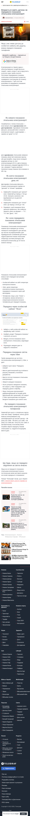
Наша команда (6, 794)
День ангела (20, 717)
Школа (19, 587)
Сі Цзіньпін (5, 713)
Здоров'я (19, 630)
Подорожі (20, 662)
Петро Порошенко (7, 724)
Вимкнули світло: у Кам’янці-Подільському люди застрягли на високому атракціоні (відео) (19, 526)
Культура (19, 665)
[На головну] (15, 2)
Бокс (18, 612)
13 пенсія (5, 739)
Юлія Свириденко (7, 730)
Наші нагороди (6, 788)
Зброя (4, 691)
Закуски (19, 753)
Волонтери (5, 694)
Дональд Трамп (7, 710)
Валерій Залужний (8, 719)
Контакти (4, 791)
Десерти (19, 747)
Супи (18, 745)
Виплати (19, 579)
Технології (5, 634)
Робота (19, 576)
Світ (2, 651)
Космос (4, 636)
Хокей (19, 617)
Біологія (4, 639)
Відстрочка (20, 688)
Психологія (20, 642)
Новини (3, 570)
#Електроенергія (10, 535)
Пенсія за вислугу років (7, 756)
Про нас (4, 774)
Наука (3, 630)
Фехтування (20, 623)
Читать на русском (6, 21)
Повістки (19, 683)
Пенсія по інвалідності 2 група (6, 743)
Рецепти (18, 736)
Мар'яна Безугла (7, 727)
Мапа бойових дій (7, 683)
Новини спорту (21, 605)
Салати (19, 750)
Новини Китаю (6, 665)
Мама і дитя (20, 634)
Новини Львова (7, 584)
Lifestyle (18, 651)
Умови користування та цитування (12, 782)
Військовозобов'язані (23, 691)
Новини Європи (7, 654)
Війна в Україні (6, 679)
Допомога (20, 593)
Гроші (4, 610)
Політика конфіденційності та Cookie (13, 777)
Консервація (21, 742)
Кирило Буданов (7, 722)
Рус (27, 2)
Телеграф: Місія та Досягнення (11, 799)
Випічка (19, 739)
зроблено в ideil (6, 810)
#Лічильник (22, 536)
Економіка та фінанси (5, 606)
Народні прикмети (22, 709)
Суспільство (20, 570)
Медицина (20, 584)
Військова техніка (7, 697)
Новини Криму (6, 597)
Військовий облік (22, 694)
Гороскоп (20, 654)
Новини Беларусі (7, 668)
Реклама (4, 785)
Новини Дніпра (6, 579)
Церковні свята (21, 706)
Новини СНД (6, 662)
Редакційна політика (8, 779)
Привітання (20, 674)
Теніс (18, 615)
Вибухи (4, 686)
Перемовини (6, 688)
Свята (18, 702)
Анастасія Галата (9, 17)
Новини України (13, 492)
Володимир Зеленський (5, 707)
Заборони (20, 714)
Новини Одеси (6, 581)
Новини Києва (6, 573)
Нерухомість (6, 616)
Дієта (18, 639)
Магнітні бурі (21, 671)
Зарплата (20, 573)
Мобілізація (19, 679)
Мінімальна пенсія (7, 752)
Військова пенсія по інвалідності (7, 748)
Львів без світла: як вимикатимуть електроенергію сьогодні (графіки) (17, 497)
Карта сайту (5, 796)
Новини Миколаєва (8, 600)
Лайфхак (19, 668)
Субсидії (19, 581)
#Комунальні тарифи (11, 536)
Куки (16, 813)
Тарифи (4, 619)
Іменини (19, 720)
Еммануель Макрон (8, 716)
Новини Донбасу (7, 594)
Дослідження (21, 645)
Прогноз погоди (21, 596)
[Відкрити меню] (2, 2)
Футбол (19, 609)
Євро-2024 (20, 620)
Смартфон (5, 645)
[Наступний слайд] (28, 5)
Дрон (4, 642)
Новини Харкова (7, 576)
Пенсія (3, 736)
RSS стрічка (5, 802)
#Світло (19, 535)
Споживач (20, 657)
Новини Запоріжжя (8, 587)
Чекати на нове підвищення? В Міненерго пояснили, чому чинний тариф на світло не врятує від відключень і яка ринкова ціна (18, 511)
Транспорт (5, 613)
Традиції (19, 711)
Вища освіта (21, 590)
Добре (23, 813)
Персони (4, 702)
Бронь (19, 686)
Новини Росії (6, 660)
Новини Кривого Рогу (7, 591)
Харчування (20, 636)
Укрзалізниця (6, 625)
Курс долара (6, 622)
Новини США (6, 657)
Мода (18, 660)
